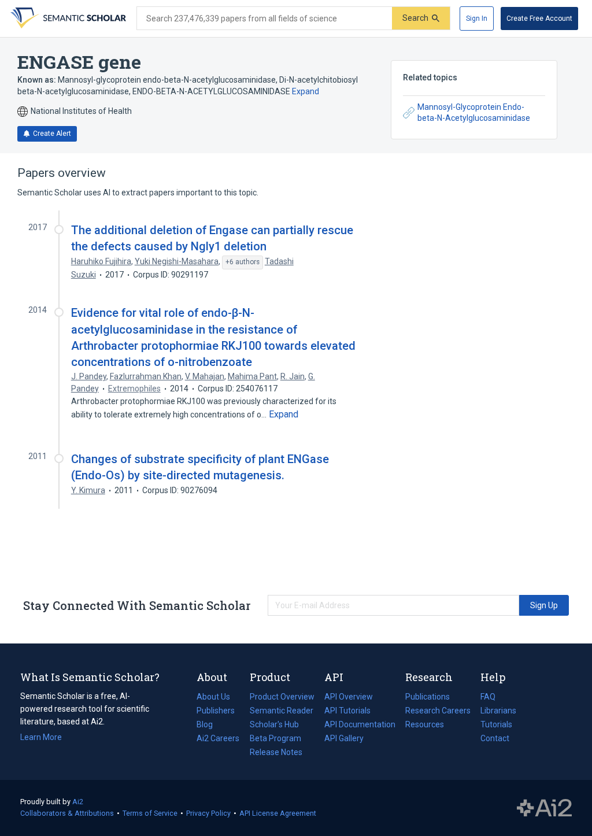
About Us (213, 696)
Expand (305, 91)
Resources (424, 725)
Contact (494, 738)
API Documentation (359, 725)
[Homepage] (67, 18)
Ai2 (77, 801)
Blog (209, 725)
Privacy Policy (208, 813)
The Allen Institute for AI (544, 808)
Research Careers (438, 711)
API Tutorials (347, 710)
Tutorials (496, 724)
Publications (427, 698)
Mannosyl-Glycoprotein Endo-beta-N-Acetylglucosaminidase (473, 112)
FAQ (487, 696)
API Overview (348, 696)
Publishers (216, 710)
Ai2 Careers (218, 739)
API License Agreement (277, 813)
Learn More (41, 737)
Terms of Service (150, 813)
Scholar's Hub (274, 724)
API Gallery (344, 738)
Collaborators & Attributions (67, 813)
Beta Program (275, 738)
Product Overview (282, 696)
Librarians (498, 710)
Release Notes (276, 752)
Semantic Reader (281, 710)
